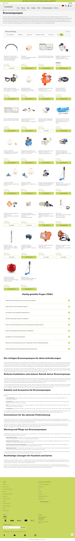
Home (18, 8)
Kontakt (70, 3)
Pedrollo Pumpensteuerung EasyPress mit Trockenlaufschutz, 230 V (45, 247)
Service (4, 482)
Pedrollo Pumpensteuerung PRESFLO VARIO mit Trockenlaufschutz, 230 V (63, 57)
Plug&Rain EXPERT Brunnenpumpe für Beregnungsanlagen (61, 90)
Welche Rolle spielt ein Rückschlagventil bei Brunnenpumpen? (21, 348)
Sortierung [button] (51, 34)
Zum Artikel (11, 68)
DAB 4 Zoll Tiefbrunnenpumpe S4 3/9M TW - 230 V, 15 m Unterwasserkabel (63, 215)
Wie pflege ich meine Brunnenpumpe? (15, 336)
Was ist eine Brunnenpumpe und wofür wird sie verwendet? (21, 300)
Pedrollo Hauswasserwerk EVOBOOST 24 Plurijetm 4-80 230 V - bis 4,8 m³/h (29, 152)
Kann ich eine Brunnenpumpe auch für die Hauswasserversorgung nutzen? (25, 324)
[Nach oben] (72, 534)
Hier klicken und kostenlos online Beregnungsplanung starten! (38, 1)
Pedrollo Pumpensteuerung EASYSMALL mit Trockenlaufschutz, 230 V (45, 90)
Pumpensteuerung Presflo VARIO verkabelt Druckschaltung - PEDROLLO (28, 120)
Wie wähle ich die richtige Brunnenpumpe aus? (18, 312)
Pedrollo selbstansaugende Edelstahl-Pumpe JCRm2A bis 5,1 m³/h (45, 120)
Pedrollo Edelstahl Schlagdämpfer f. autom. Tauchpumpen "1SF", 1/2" (27, 90)
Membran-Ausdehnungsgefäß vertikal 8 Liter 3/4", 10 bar (28, 57)
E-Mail (39, 522)
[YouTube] (15, 535)
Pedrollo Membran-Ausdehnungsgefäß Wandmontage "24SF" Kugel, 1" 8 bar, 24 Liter (11, 279)
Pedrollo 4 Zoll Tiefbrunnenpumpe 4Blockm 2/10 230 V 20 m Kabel (28, 278)
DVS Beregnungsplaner (47, 8)
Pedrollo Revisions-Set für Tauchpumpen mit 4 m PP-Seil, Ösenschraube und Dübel (63, 120)
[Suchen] (66, 6)
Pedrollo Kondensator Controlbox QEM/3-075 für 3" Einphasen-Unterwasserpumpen (28, 215)
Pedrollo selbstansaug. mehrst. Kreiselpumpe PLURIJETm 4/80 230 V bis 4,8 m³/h (63, 152)
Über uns (56, 8)
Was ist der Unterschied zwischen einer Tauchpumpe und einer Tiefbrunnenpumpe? (27, 342)
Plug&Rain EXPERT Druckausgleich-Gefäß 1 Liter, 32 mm (11, 184)
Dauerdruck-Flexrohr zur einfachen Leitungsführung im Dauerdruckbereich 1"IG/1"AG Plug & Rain (11, 58)
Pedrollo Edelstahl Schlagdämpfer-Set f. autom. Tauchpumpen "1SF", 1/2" (11, 152)
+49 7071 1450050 (45, 521)
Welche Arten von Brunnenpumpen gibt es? (17, 306)
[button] (37, 34)
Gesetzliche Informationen (44, 482)
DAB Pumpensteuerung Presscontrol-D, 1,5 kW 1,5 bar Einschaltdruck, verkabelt (11, 90)
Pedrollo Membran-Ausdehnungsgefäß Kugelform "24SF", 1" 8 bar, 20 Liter (28, 247)
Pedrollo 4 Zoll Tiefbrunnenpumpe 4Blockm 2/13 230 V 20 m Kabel (63, 184)
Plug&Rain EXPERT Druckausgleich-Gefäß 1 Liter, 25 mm (29, 184)
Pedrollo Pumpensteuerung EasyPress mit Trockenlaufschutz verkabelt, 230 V (11, 215)
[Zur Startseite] (7, 6)
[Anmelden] (69, 6)
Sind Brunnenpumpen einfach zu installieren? (17, 318)
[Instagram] (35, 535)
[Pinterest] (25, 535)
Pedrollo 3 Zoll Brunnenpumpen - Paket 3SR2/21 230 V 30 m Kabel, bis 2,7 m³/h (11, 247)
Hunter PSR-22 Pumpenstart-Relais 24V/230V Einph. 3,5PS (46, 57)
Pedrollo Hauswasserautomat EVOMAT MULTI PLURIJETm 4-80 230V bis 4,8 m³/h (46, 184)
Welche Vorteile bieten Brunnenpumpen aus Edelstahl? (19, 330)
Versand (5, 514)
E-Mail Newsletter (7, 524)
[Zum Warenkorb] (71, 6)
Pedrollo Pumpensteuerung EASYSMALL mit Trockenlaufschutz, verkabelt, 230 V (63, 247)
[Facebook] (4, 535)
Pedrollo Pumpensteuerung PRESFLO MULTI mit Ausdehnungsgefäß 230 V (45, 152)
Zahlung (5, 518)
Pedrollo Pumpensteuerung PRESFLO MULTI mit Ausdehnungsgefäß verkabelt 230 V (46, 215)
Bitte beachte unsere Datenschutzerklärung (11, 528)
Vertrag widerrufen (44, 501)
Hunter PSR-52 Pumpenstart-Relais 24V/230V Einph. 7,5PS (11, 119)
